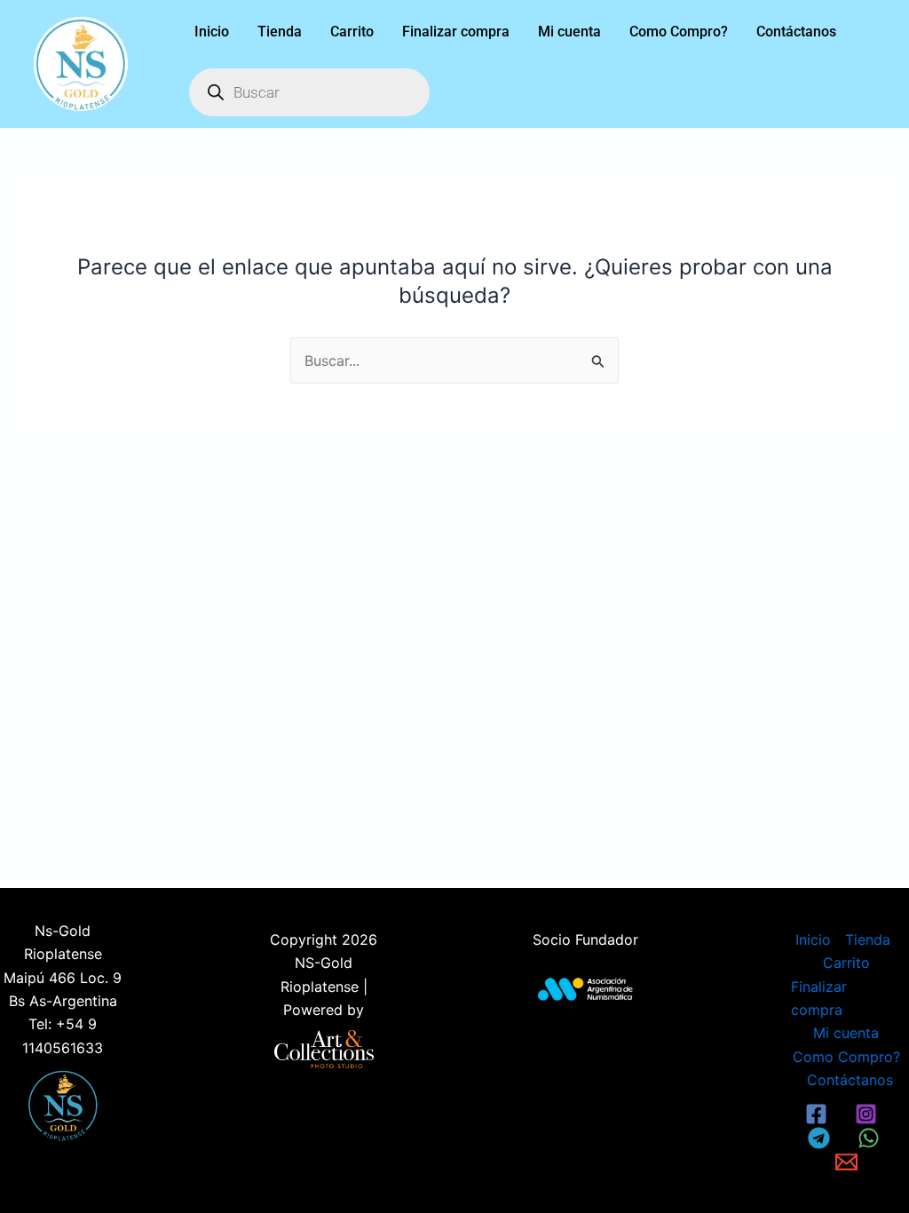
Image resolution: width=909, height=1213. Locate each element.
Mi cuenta (569, 31)
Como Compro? (678, 31)
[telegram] (822, 1138)
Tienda (279, 31)
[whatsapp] (870, 1138)
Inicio (211, 31)
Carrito (352, 31)
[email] (848, 1162)
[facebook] (819, 1114)
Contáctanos (796, 31)
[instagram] (868, 1114)
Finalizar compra (456, 31)
